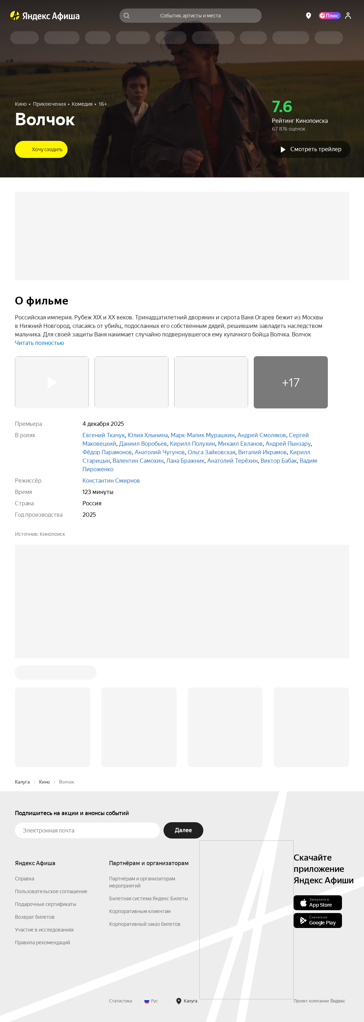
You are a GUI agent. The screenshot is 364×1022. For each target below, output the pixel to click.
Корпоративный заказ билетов (145, 924)
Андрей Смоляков (261, 435)
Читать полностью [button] (39, 343)
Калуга (22, 782)
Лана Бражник (185, 460)
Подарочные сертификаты (45, 904)
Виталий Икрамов (262, 452)
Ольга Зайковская (211, 452)
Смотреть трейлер (316, 149)
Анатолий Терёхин (232, 460)
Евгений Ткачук (103, 435)
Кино (44, 782)
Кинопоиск (52, 534)
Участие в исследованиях (44, 930)
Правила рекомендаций (42, 942)
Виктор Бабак (279, 460)
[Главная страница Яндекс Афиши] (15, 15)
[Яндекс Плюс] (330, 15)
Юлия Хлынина (148, 435)
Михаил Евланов (240, 443)
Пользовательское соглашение (51, 891)
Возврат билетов (35, 917)
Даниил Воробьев (143, 443)
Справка (24, 878)
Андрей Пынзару (288, 443)
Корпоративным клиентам (140, 911)
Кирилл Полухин (192, 443)
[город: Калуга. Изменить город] (308, 15)
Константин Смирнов (111, 480)
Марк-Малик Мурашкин (203, 435)
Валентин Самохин (138, 460)
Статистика (120, 1001)
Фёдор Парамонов (107, 452)
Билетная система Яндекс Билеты (148, 898)
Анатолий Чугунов (160, 452)
